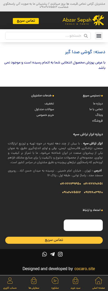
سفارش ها (34, 288)
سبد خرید (75, 288)
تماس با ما (96, 109)
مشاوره (55, 288)
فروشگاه (97, 121)
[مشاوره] (55, 280)
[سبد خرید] (75, 280)
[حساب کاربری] (10, 280)
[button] (99, 36)
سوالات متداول (44, 109)
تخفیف (49, 104)
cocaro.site (84, 269)
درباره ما (98, 104)
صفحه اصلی (98, 288)
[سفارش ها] (34, 280)
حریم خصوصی (45, 115)
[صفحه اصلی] (98, 280)
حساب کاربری (10, 288)
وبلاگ (99, 115)
